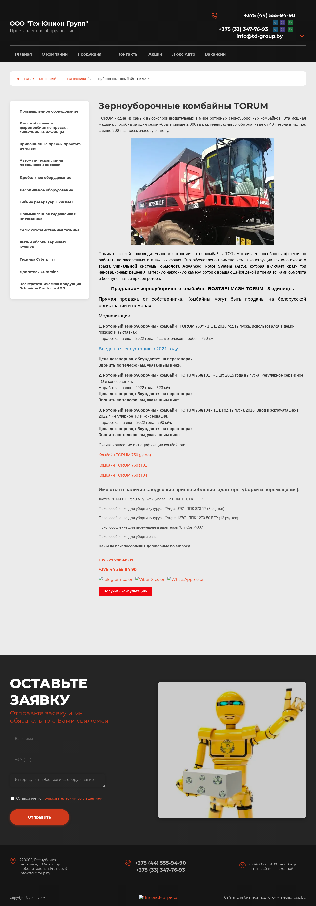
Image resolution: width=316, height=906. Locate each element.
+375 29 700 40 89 (116, 560)
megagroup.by (292, 897)
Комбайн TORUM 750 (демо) (125, 455)
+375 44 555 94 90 (118, 569)
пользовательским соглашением (72, 798)
